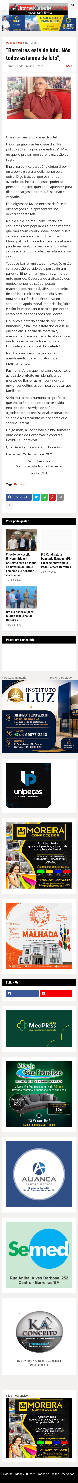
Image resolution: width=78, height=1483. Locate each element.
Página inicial (14, 42)
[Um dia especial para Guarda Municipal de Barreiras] (21, 597)
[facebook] (22, 993)
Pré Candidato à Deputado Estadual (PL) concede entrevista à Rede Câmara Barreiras (56, 561)
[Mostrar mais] (9, 505)
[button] (4, 9)
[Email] (60, 497)
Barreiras (31, 42)
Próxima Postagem (62, 677)
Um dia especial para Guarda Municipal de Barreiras (19, 616)
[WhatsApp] (44, 497)
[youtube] (56, 993)
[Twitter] (36, 497)
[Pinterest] (52, 497)
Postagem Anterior (15, 677)
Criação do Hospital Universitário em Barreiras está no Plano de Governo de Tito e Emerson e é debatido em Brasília (21, 565)
